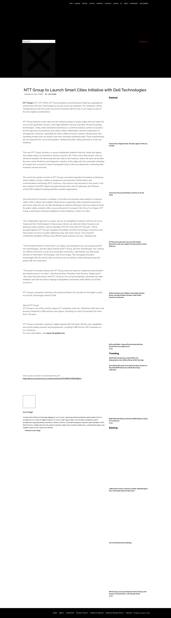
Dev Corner (144, 3)
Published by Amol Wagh (32, 430)
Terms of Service (96, 613)
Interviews (134, 3)
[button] (38, 23)
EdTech (84, 3)
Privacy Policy (82, 613)
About (61, 613)
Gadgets (108, 3)
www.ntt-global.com (55, 333)
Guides (115, 3)
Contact (129, 613)
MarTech (100, 3)
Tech (71, 3)
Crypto (92, 3)
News (126, 3)
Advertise (70, 613)
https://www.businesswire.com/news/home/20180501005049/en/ (52, 378)
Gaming (77, 3)
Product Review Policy (115, 613)
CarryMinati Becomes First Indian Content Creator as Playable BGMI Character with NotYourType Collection (128, 368)
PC (121, 3)
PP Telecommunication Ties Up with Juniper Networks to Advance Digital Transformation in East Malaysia (128, 244)
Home (55, 613)
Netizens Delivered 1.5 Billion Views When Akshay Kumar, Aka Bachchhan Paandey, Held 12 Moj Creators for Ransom (127, 295)
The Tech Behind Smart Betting (120, 543)
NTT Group (28, 103)
